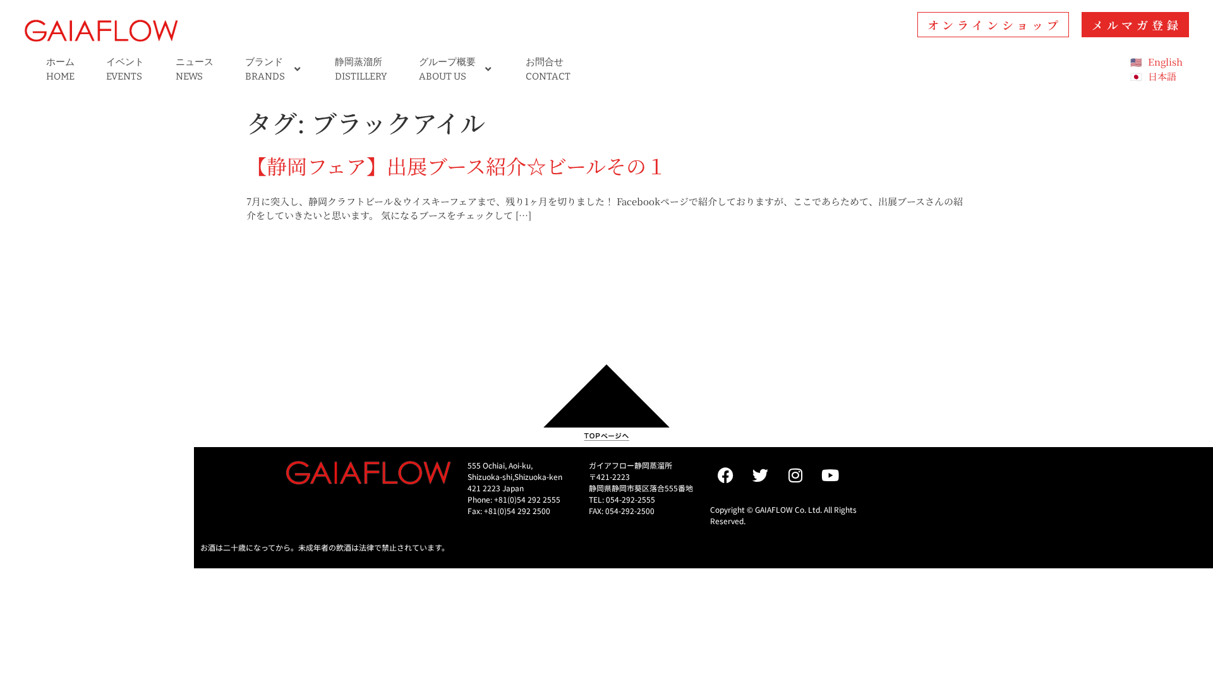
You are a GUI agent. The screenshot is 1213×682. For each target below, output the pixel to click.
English (1165, 61)
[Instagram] (795, 475)
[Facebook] (726, 475)
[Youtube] (830, 475)
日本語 (1162, 76)
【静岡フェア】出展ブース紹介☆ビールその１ (456, 165)
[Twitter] (760, 475)
